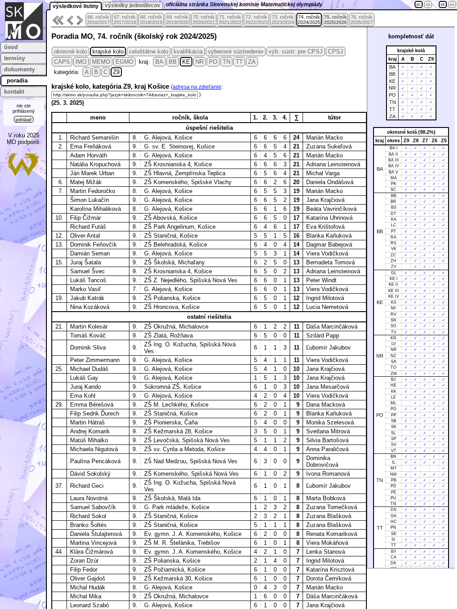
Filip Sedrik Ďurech (94, 413)
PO (213, 61)
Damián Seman (90, 253)
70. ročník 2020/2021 (203, 19)
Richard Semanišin (94, 137)
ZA (252, 61)
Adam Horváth (88, 155)
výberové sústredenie (235, 51)
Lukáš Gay (84, 377)
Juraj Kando (85, 386)
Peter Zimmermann (95, 360)
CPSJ (335, 51)
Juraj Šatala (85, 262)
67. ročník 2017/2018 (124, 19)
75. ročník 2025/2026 (335, 19)
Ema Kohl (83, 395)
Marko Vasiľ (85, 289)
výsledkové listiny (76, 6)
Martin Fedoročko (92, 191)
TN (226, 61)
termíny (14, 58)
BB (173, 61)
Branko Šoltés (88, 525)
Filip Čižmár (85, 217)
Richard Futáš (88, 226)
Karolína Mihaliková (95, 209)
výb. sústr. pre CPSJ (296, 51)
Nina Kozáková (89, 307)
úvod (11, 47)
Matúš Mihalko (89, 440)
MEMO (101, 61)
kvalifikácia (188, 51)
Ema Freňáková (90, 146)
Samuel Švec (87, 271)
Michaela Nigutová (94, 449)
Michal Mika (85, 596)
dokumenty (19, 69)
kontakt (14, 91)
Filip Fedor (83, 569)
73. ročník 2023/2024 (282, 19)
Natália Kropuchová (95, 164)
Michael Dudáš (89, 369)
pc (418, 4)
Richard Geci (87, 485)
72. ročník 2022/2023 (256, 19)
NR (199, 61)
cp (428, 4)
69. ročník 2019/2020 (177, 19)
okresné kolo (70, 51)
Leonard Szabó (89, 605)
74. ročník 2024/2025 (309, 19)
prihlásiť (24, 119)
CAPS (62, 61)
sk (442, 4)
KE (186, 61)
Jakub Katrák (87, 298)
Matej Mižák (86, 182)
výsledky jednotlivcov (132, 5)
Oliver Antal (85, 235)
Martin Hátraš (87, 422)
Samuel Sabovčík (93, 507)
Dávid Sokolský (90, 473)
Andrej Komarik (90, 431)
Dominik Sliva (88, 347)
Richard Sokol (88, 516)
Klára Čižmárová (91, 551)
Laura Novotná (89, 498)
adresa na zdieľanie (197, 87)
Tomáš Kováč (88, 335)
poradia (17, 80)
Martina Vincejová (93, 542)
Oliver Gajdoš (87, 578)
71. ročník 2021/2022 (230, 19)
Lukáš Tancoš (88, 280)
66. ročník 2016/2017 (98, 19)
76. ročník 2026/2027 (361, 19)
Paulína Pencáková (95, 461)
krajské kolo (108, 51)
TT (239, 61)
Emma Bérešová (91, 404)
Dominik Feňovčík (93, 244)
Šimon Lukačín (89, 200)
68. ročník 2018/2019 (151, 19)
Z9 (116, 72)
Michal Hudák (87, 587)
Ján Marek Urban (92, 173)
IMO (81, 61)
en (452, 4)
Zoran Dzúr (84, 560)
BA (159, 61)
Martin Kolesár (89, 326)
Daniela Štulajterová (96, 534)
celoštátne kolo (148, 51)
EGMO (124, 61)
